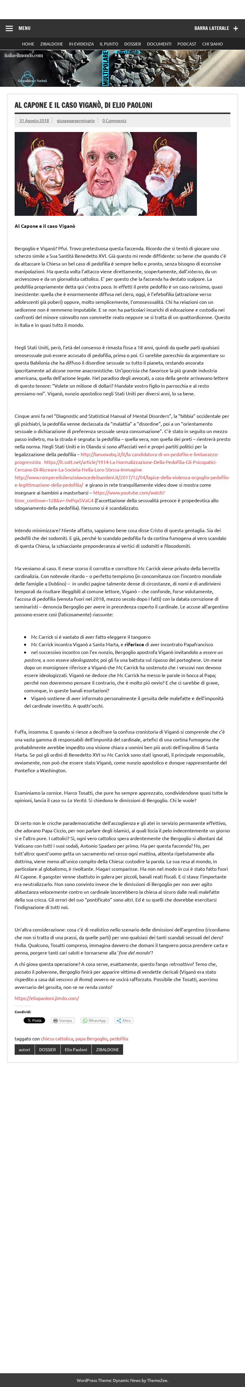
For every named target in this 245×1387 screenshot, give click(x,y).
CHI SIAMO (212, 43)
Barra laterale (212, 28)
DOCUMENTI (159, 43)
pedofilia (119, 1038)
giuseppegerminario (76, 120)
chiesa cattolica (57, 1038)
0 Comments (114, 120)
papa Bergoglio (91, 1038)
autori (24, 1049)
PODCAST (186, 43)
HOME (28, 43)
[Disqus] (122, 1144)
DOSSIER (132, 43)
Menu (24, 28)
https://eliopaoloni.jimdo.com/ (47, 998)
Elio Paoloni (76, 1049)
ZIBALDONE (51, 43)
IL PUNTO (109, 43)
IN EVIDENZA (81, 43)
